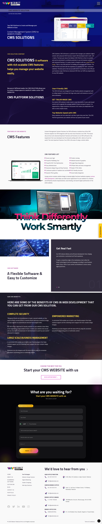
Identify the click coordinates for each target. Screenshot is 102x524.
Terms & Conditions (90, 522)
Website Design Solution (28, 477)
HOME (9, 474)
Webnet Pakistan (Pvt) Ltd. (18, 522)
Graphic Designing (26, 482)
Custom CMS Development (14, 13)
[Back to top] (99, 521)
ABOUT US (10, 477)
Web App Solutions (27, 485)
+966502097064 (51, 512)
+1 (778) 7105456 (52, 500)
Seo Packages (26, 474)
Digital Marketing (26, 480)
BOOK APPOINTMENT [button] (50, 377)
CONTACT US (10, 490)
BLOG (8, 487)
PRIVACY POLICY (11, 495)
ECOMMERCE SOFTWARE (10, 481)
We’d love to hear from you (65, 469)
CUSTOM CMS (10, 484)
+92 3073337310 (52, 477)
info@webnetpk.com (53, 481)
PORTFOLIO (10, 492)
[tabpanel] (51, 265)
